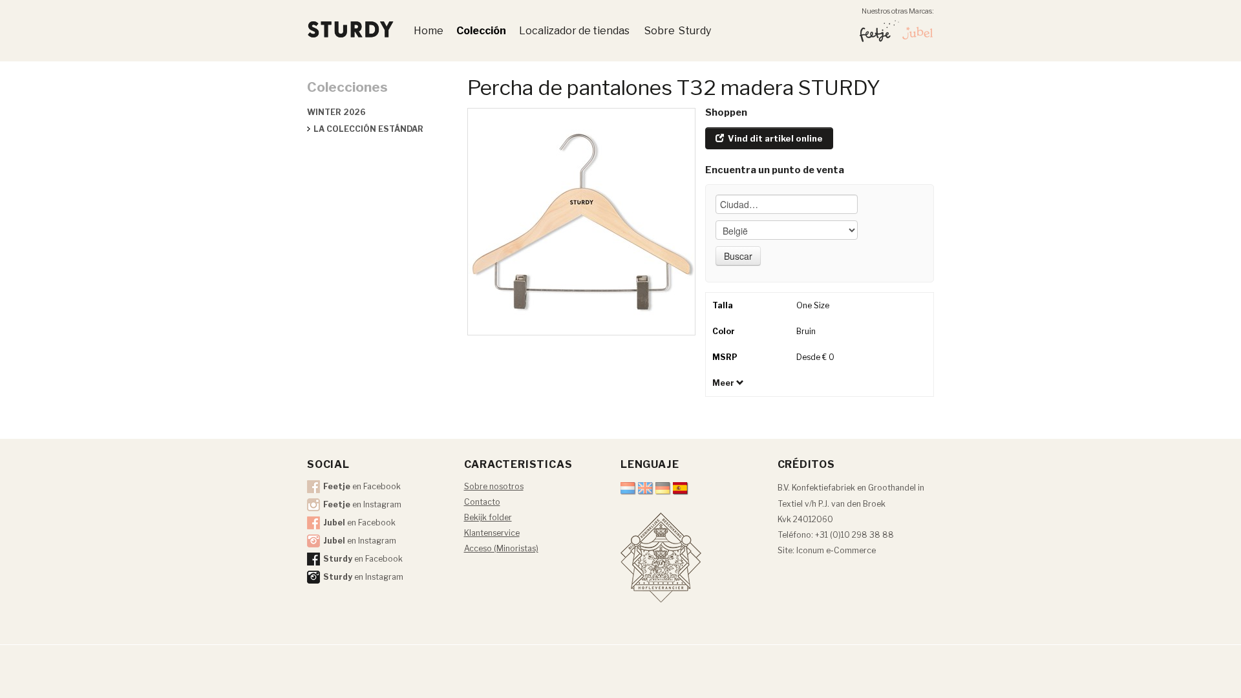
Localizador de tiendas (575, 31)
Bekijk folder (488, 517)
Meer (724, 383)
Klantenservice (492, 533)
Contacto (482, 502)
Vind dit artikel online (774, 138)
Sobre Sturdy (677, 31)
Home (428, 31)
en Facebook (362, 486)
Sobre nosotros (494, 486)
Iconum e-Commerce (836, 550)
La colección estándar (368, 129)
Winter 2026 (336, 112)
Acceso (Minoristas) (501, 548)
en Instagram (362, 504)
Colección (481, 31)
